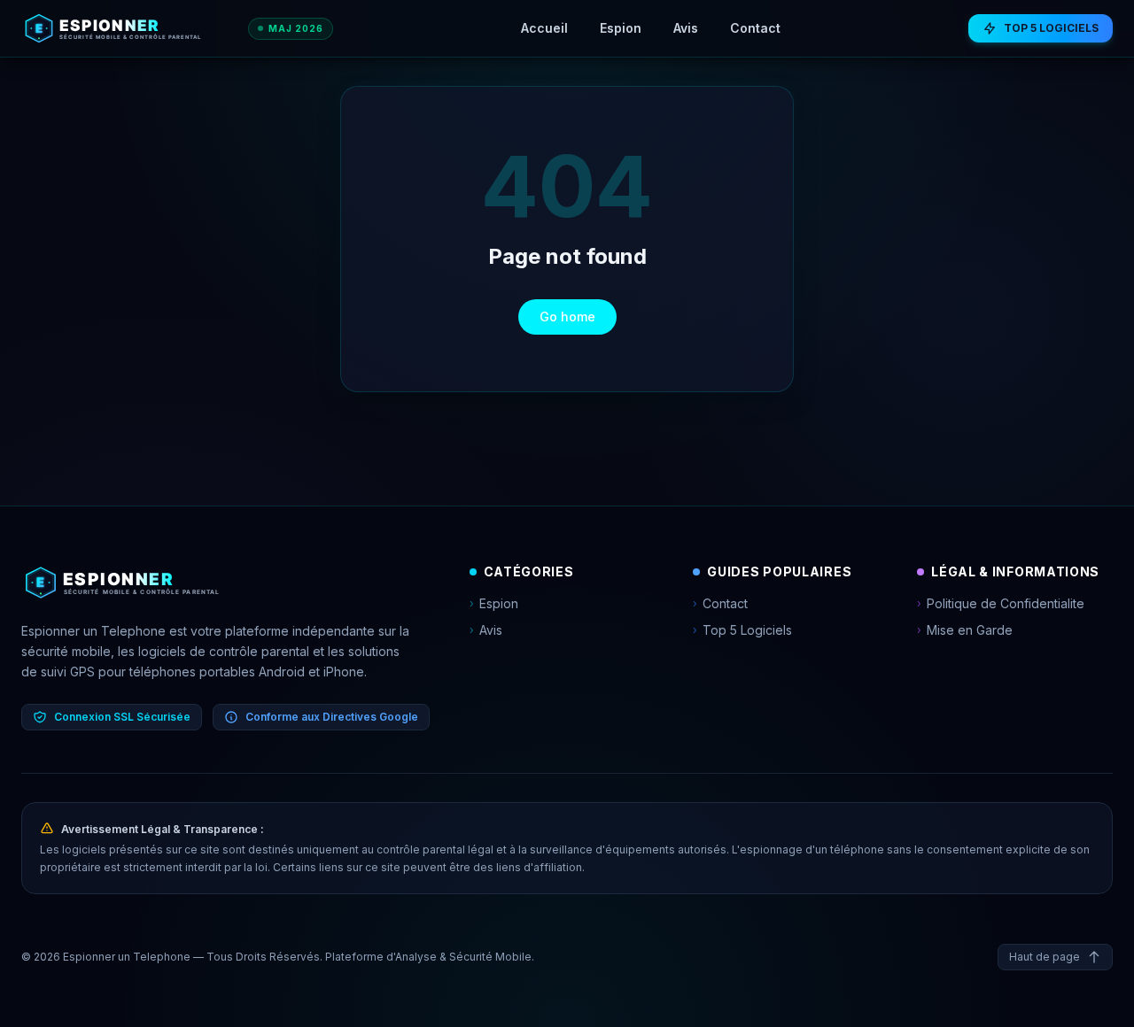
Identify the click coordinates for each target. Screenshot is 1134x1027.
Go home (567, 316)
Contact (755, 27)
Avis (685, 27)
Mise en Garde (965, 629)
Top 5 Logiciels (742, 629)
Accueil (544, 27)
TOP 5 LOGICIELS (1051, 28)
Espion (620, 27)
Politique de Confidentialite (1000, 603)
